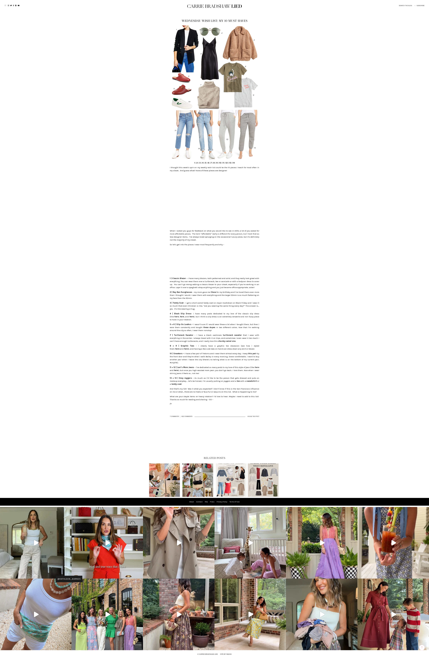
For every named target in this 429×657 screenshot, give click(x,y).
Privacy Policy (222, 502)
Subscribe (421, 5)
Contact (199, 502)
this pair (252, 353)
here (176, 316)
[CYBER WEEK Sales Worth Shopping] (263, 496)
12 (227, 163)
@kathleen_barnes (69, 579)
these (213, 292)
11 (223, 163)
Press (212, 502)
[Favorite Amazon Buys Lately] (197, 496)
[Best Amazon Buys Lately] (164, 496)
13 (230, 163)
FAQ (206, 502)
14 (234, 163)
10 (220, 163)
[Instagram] (141, 576)
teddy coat (176, 384)
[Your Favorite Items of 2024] (231, 496)
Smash (229, 654)
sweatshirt (251, 381)
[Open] (36, 543)
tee (238, 381)
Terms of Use (235, 502)
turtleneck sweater (232, 335)
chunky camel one (227, 341)
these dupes (209, 327)
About (191, 502)
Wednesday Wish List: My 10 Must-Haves (214, 21)
